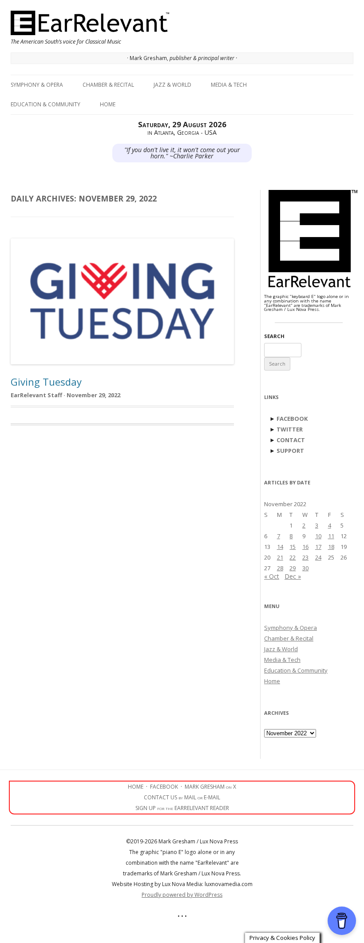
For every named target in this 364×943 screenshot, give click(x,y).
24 (318, 557)
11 (331, 536)
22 (292, 557)
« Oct (271, 576)
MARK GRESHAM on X (210, 786)
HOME (135, 786)
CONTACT (291, 440)
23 (305, 557)
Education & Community (45, 104)
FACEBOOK (292, 419)
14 (280, 547)
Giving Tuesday (46, 381)
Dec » (293, 576)
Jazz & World (172, 85)
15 (292, 547)
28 (280, 568)
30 (305, 568)
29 (292, 568)
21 (280, 557)
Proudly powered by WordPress (182, 895)
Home (107, 104)
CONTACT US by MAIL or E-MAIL (182, 797)
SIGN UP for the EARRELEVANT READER (182, 808)
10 (318, 536)
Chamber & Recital (108, 85)
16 (305, 547)
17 (318, 547)
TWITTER (290, 429)
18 (331, 547)
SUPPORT (290, 451)
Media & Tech (229, 85)
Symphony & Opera (37, 85)
